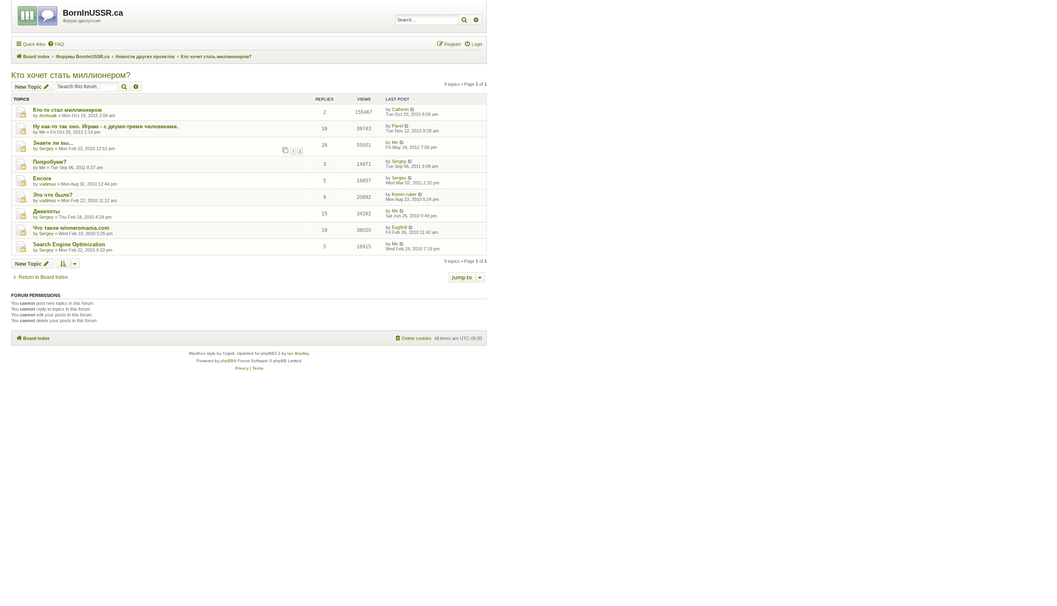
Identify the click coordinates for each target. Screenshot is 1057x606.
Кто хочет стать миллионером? (70, 75)
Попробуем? (49, 162)
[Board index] (38, 14)
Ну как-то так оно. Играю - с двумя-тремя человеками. (105, 126)
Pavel (397, 125)
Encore (42, 178)
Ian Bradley (298, 353)
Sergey (46, 148)
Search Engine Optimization (69, 244)
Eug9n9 (399, 227)
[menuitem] (55, 44)
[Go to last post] (412, 109)
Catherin (400, 109)
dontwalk (48, 115)
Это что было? (53, 195)
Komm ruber (404, 194)
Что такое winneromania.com (71, 228)
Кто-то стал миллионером (67, 110)
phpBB (227, 360)
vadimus (47, 184)
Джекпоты (46, 211)
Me (42, 132)
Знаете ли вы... (53, 143)
